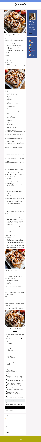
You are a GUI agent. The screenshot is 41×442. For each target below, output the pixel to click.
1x (21, 338)
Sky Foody (20, 4)
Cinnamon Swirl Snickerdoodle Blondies (9, 410)
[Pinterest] (20, 0)
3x (23, 338)
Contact (20, 437)
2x (22, 338)
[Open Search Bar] (31, 8)
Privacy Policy (20, 439)
